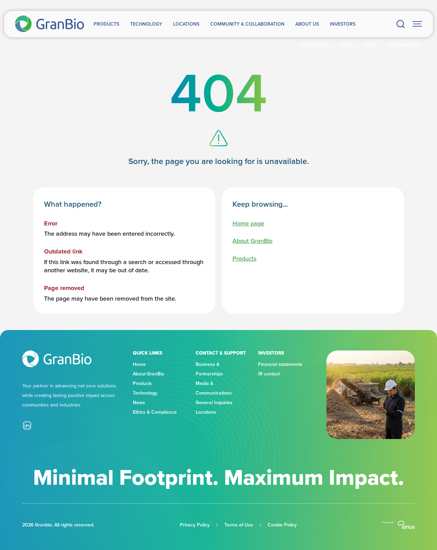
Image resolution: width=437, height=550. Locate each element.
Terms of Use (238, 524)
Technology (145, 392)
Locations (186, 24)
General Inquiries (214, 402)
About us (307, 24)
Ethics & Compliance (155, 412)
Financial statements (280, 364)
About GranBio (252, 241)
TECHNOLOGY (146, 24)
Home (139, 364)
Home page (248, 223)
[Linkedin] (27, 425)
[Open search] (401, 24)
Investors (342, 24)
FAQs (370, 45)
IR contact (269, 373)
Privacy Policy (195, 524)
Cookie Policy (282, 524)
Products (244, 259)
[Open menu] (417, 24)
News (346, 45)
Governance (403, 45)
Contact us (314, 45)
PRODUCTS (106, 24)
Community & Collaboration (247, 24)
